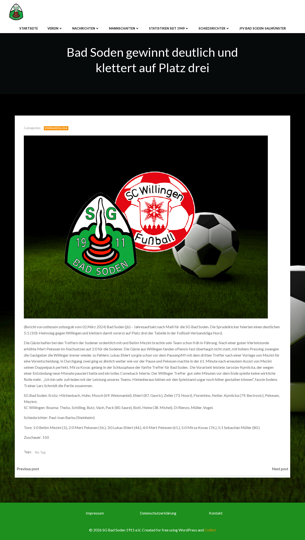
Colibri (210, 530)
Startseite (28, 28)
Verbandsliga (56, 128)
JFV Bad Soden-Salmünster (262, 28)
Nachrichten (83, 28)
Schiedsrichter (211, 28)
